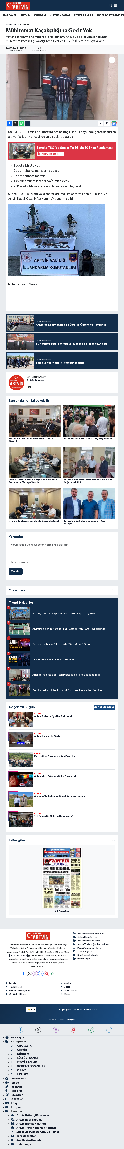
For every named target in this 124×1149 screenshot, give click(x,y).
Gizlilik (67, 987)
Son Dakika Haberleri (88, 955)
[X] (29, 973)
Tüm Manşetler (85, 951)
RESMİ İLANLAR (83, 15)
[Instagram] (35, 973)
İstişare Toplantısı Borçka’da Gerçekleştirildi (34, 521)
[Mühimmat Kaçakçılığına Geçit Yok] (62, 87)
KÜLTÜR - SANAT (60, 15)
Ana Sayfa (17, 1037)
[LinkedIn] (41, 973)
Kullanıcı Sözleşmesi (19, 990)
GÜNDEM (40, 15)
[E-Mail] (29, 387)
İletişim (12, 983)
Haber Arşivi (84, 959)
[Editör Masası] (16, 382)
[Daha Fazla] (27, 123)
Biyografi (17, 1095)
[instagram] (56, 1030)
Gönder (16, 571)
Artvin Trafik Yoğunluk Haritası (93, 944)
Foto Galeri (18, 1078)
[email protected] (18, 955)
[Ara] (110, 5)
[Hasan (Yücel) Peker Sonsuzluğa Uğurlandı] (89, 421)
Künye (67, 994)
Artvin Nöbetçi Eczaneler (91, 933)
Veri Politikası (71, 990)
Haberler (11, 24)
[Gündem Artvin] (18, 6)
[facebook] (20, 1030)
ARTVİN (25, 15)
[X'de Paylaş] (15, 123)
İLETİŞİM (22, 1074)
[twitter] (38, 1030)
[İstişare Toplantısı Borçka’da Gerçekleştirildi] (35, 503)
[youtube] (73, 1030)
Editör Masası (35, 380)
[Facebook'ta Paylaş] (9, 123)
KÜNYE (21, 1070)
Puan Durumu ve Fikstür (90, 948)
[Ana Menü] (115, 5)
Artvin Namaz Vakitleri (89, 940)
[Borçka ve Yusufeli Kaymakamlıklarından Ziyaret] (35, 421)
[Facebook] (23, 973)
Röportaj (17, 1090)
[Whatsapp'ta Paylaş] (21, 123)
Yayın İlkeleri (15, 987)
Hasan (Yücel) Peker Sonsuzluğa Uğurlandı (87, 438)
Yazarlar (16, 1086)
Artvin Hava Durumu (88, 937)
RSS (33, 1009)
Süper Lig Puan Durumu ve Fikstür (37, 1131)
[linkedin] (109, 1030)
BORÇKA (25, 24)
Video (15, 1082)
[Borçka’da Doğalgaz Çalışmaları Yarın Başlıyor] (89, 503)
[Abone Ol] (114, 123)
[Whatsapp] (52, 973)
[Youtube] (46, 973)
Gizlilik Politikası (17, 994)
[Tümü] (113, 590)
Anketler (17, 1099)
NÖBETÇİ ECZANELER (30, 1066)
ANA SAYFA (9, 15)
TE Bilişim (70, 1019)
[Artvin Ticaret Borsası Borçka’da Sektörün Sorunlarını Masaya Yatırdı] (35, 462)
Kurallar (68, 983)
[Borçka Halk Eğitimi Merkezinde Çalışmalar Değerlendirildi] (89, 462)
